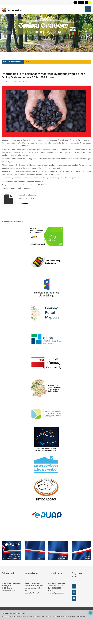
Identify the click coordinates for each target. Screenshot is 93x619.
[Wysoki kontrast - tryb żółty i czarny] (89, 2)
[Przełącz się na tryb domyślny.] (75, 2)
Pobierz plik (24, 203)
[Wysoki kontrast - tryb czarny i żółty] (86, 2)
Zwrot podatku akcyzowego (36, 62)
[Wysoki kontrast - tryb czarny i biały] (82, 2)
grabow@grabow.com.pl (56, 593)
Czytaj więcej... (81, 616)
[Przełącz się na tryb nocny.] (79, 2)
